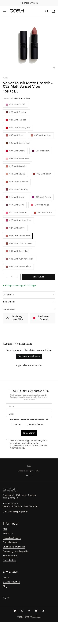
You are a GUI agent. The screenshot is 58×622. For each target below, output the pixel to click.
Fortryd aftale (9, 560)
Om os (6, 578)
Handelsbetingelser (12, 538)
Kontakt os (8, 534)
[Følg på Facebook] (15, 611)
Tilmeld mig (29, 433)
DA (4, 598)
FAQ (5, 529)
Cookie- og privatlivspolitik (15, 551)
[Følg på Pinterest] (29, 611)
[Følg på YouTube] (36, 611)
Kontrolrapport (10, 556)
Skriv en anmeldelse (29, 356)
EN (8, 598)
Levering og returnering (14, 547)
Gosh (5, 78)
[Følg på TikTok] (43, 611)
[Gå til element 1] (27, 475)
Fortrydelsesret (10, 542)
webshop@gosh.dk (19, 512)
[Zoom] (54, 67)
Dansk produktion (11, 582)
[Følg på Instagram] (22, 611)
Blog (5, 586)
